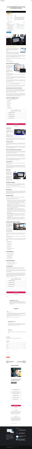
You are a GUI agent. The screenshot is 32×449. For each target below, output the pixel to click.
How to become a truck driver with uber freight (22, 433)
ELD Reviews (16, 5)
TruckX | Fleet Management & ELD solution (22, 436)
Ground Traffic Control (9, 83)
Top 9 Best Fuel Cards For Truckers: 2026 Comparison (22, 430)
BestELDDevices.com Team (14, 300)
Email (13, 349)
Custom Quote (9, 32)
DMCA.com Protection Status (9, 447)
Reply (8, 326)
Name (6, 349)
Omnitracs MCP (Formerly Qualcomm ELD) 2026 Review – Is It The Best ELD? (22, 440)
